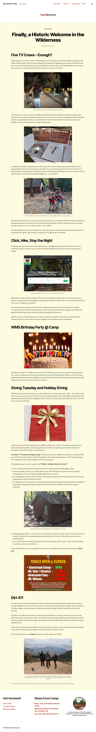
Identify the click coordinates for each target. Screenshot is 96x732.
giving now (49, 459)
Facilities (65, 3)
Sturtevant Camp (10, 4)
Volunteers (61, 683)
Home (83, 3)
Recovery (46, 683)
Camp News (48, 28)
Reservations (76, 3)
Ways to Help (7, 703)
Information (56, 3)
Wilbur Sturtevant (69, 683)
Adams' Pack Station (17, 683)
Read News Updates (9, 709)
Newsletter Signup (9, 706)
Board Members (28, 683)
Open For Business (38, 683)
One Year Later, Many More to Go (46, 714)
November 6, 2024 (49, 46)
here (33, 249)
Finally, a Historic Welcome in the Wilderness (48, 37)
